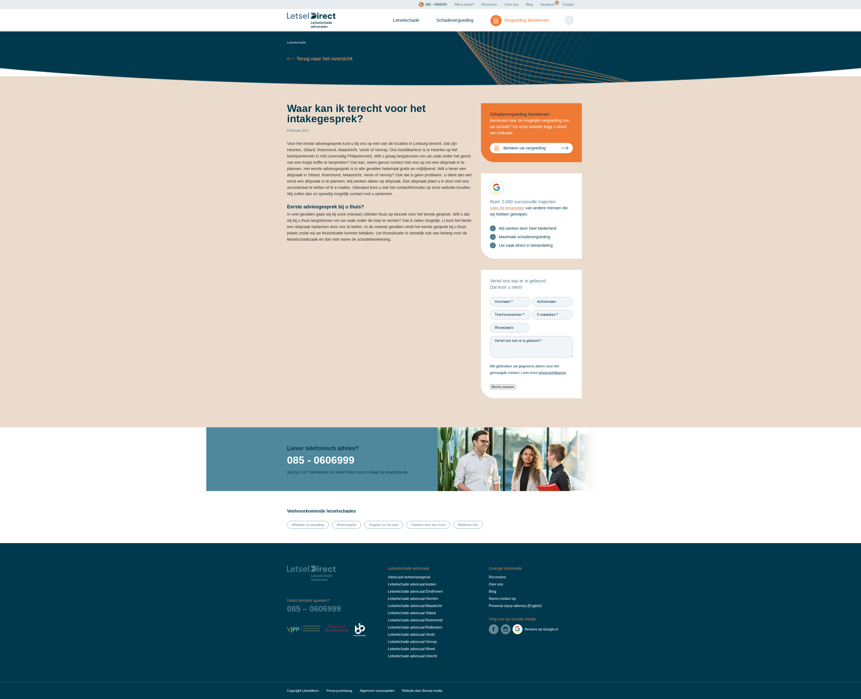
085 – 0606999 (424, 4)
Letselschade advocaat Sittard (412, 613)
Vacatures (544, 4)
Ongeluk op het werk (384, 524)
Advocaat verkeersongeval (409, 577)
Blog (525, 4)
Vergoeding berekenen (525, 20)
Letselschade (402, 20)
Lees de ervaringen (508, 208)
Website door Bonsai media (433, 690)
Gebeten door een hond (430, 524)
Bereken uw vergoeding (525, 148)
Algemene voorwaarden (384, 690)
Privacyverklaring (345, 690)
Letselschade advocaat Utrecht (412, 656)
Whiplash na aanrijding (307, 524)
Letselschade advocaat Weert (411, 649)
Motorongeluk (346, 524)
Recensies (483, 4)
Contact (567, 4)
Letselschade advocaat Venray (412, 642)
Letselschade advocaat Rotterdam (415, 627)
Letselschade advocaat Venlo (411, 634)
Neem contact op (503, 599)
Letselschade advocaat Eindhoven (414, 591)
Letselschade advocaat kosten (412, 584)
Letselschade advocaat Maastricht (415, 606)
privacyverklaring (556, 373)
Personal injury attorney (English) (514, 606)
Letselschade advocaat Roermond (415, 620)
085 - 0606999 (322, 460)
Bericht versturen (503, 387)
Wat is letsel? (456, 4)
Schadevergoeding (452, 20)
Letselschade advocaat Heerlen (412, 599)
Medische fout (470, 524)
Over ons (506, 4)
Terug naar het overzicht (325, 58)
